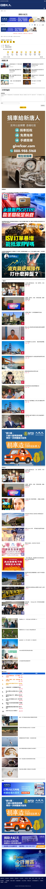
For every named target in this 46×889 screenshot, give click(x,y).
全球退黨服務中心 (35, 880)
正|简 (43, 24)
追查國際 (7, 880)
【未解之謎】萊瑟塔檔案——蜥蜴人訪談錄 (34, 499)
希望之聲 (29, 880)
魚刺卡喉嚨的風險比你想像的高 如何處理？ (27, 748)
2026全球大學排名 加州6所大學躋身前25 (34, 513)
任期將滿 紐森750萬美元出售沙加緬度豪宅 (34, 415)
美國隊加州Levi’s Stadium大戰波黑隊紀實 (27, 629)
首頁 (2, 10)
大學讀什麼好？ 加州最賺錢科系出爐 (33, 312)
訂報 (39, 878)
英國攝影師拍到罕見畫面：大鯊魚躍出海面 (27, 738)
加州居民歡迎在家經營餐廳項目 (32, 386)
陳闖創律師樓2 (8, 46)
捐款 (33, 878)
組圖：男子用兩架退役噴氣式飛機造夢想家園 (28, 717)
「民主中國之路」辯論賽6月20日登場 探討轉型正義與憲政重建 (34, 558)
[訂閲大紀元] (23, 795)
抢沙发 (41, 56)
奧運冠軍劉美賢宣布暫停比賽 (31, 371)
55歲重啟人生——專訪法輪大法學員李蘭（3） (28, 619)
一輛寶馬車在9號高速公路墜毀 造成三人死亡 (35, 587)
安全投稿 (21, 878)
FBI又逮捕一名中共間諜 (36, 80)
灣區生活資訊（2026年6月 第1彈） (33, 543)
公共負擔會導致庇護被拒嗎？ (25, 660)
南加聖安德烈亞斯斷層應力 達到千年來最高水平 (35, 573)
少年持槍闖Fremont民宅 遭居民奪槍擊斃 (34, 341)
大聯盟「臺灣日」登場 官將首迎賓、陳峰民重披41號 (34, 298)
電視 (42, 878)
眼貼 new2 (7, 45)
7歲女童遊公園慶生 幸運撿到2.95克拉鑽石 (27, 769)
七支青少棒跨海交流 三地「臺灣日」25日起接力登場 (34, 283)
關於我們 (2, 878)
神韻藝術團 (18, 880)
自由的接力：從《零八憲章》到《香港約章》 (28, 640)
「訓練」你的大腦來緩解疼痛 (15, 80)
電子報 (26, 878)
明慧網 (41, 880)
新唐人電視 (12, 880)
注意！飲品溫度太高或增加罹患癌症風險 (27, 758)
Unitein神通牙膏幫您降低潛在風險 (26, 650)
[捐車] (23, 465)
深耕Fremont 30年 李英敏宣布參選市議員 (34, 528)
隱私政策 (16, 878)
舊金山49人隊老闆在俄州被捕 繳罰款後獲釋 (35, 327)
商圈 (30, 878)
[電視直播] (23, 873)
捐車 (36, 878)
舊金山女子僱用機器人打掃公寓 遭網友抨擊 (35, 400)
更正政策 (7, 878)
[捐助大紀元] (23, 847)
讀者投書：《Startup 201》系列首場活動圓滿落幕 (34, 602)
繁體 (45, 1)
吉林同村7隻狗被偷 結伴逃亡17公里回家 (27, 727)
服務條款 (12, 878)
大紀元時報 (24, 880)
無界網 (6, 882)
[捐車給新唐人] (23, 187)
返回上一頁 (23, 107)
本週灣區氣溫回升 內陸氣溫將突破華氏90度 (35, 356)
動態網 (2, 882)
